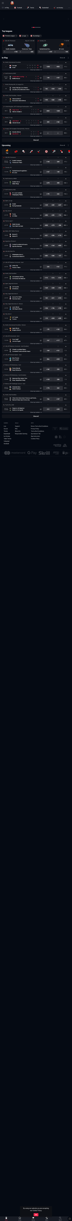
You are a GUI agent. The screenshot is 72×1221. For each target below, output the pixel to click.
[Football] (46, 151)
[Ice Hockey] (39, 151)
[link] (12, 3)
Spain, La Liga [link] (8, 200)
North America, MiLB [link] (10, 73)
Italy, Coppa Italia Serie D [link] (11, 293)
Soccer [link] (6, 428)
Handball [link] (6, 443)
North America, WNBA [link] (11, 178)
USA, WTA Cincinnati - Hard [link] (12, 336)
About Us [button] (17, 431)
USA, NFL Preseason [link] (10, 157)
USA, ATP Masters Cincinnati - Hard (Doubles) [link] (17, 346)
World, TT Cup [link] (8, 117)
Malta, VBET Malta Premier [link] (12, 231)
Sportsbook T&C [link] (36, 433)
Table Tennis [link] (7, 438)
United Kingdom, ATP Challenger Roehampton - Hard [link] (18, 106)
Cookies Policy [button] (35, 438)
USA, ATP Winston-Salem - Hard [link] (13, 355)
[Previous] (4, 19)
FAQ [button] (16, 428)
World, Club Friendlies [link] (10, 273)
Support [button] (17, 426)
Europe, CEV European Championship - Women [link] (17, 128)
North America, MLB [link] (10, 189)
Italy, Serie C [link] (8, 314)
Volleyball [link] (6, 441)
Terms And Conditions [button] (37, 431)
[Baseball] (31, 151)
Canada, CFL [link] (8, 167)
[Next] (68, 19)
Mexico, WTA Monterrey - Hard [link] (13, 365)
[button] (36, 19)
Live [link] (5, 426)
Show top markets (35, 69)
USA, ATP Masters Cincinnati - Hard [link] (14, 262)
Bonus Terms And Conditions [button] (39, 426)
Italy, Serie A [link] (8, 211)
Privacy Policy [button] (35, 428)
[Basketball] (23, 151)
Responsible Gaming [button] (21, 433)
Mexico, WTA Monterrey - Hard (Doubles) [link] (15, 375)
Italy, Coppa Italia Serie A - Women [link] (14, 303)
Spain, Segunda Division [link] (11, 283)
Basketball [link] (7, 433)
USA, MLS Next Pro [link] (10, 251)
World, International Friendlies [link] (13, 62)
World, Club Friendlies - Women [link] (13, 95)
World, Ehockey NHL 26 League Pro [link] (14, 84)
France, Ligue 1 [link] (9, 221)
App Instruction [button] (35, 436)
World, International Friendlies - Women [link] (15, 325)
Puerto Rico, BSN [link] (9, 405)
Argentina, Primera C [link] (10, 241)
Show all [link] (62, 57)
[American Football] (16, 151)
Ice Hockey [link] (7, 436)
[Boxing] (61, 151)
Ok (36, 1214)
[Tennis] (54, 151)
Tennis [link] (6, 431)
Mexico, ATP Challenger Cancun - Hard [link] (15, 383)
